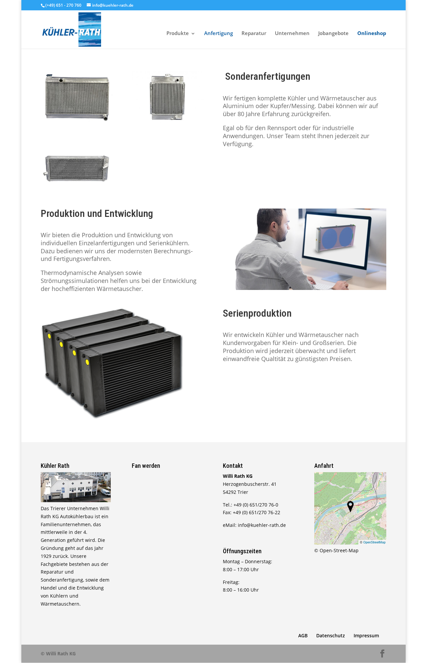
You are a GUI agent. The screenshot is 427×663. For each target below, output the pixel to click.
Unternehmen (292, 34)
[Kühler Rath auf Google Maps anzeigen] (350, 543)
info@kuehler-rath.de (262, 525)
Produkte (177, 34)
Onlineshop (371, 34)
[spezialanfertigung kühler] (77, 191)
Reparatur (254, 34)
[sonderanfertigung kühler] (168, 121)
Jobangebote (333, 34)
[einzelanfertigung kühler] (77, 121)
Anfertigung (218, 34)
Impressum (366, 635)
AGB (303, 635)
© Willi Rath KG (58, 653)
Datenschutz (330, 635)
